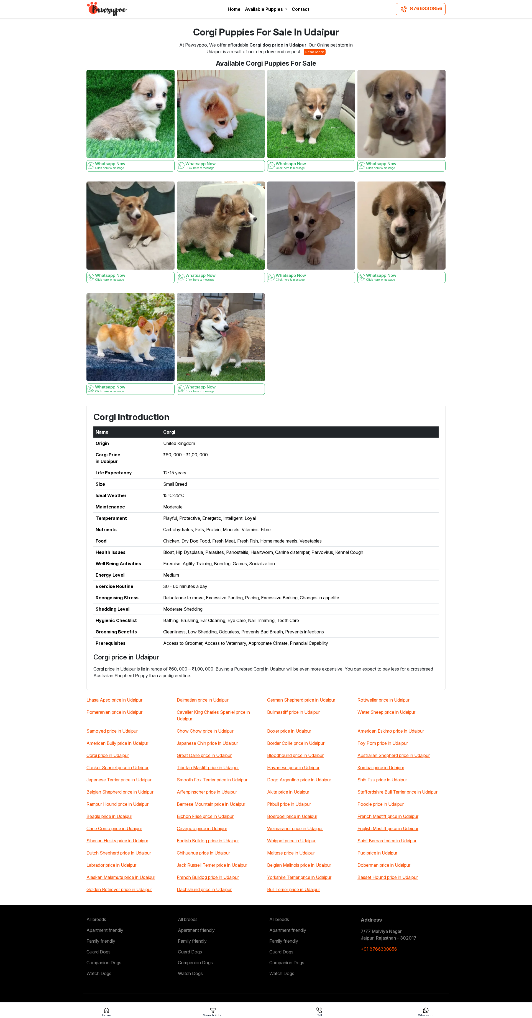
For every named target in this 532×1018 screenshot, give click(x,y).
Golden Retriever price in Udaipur (119, 889)
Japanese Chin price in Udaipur (207, 743)
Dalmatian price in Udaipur (203, 700)
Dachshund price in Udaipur (204, 889)
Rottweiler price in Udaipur (383, 700)
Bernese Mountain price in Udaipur (211, 804)
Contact (300, 9)
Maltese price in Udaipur (291, 853)
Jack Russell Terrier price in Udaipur (212, 865)
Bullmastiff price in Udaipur (293, 712)
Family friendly (100, 941)
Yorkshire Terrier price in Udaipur (299, 877)
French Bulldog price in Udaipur (208, 877)
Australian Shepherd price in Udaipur (393, 755)
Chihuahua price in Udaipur (203, 853)
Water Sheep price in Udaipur (386, 712)
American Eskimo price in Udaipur (390, 731)
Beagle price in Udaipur (109, 816)
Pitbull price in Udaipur (289, 804)
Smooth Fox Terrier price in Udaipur (212, 779)
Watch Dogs (98, 973)
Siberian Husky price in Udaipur (117, 840)
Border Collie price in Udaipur (295, 743)
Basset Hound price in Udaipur (387, 877)
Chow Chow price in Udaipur (205, 731)
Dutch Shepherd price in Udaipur (118, 853)
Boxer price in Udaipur (289, 731)
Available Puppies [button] (264, 9)
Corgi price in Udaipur (107, 755)
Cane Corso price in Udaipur (114, 828)
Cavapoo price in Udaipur (202, 828)
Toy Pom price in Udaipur (382, 743)
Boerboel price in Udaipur (292, 816)
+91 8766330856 (379, 949)
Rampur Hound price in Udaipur (117, 804)
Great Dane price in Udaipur (204, 755)
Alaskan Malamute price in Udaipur (120, 877)
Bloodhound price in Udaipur (295, 755)
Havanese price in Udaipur (293, 767)
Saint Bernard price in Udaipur (386, 840)
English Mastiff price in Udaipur (387, 828)
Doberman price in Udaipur (383, 865)
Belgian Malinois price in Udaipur (299, 865)
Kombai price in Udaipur (380, 767)
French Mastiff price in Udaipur (387, 816)
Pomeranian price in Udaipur (114, 712)
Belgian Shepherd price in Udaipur (120, 792)
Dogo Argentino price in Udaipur (299, 779)
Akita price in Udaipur (288, 792)
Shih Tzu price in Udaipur (382, 779)
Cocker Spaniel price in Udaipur (117, 767)
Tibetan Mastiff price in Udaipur (208, 767)
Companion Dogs (103, 962)
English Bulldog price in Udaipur (208, 840)
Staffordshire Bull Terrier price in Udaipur (397, 792)
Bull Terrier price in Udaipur (293, 889)
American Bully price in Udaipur (117, 743)
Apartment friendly (104, 930)
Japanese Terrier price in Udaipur (119, 779)
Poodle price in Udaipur (380, 804)
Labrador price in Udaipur (111, 865)
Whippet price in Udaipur (291, 840)
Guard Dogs (98, 952)
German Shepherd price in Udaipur (301, 700)
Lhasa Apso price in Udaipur (114, 700)
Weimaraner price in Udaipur (295, 828)
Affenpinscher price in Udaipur (207, 792)
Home (234, 9)
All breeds (96, 919)
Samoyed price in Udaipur (112, 731)
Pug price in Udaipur (377, 853)
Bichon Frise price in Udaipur (205, 816)
